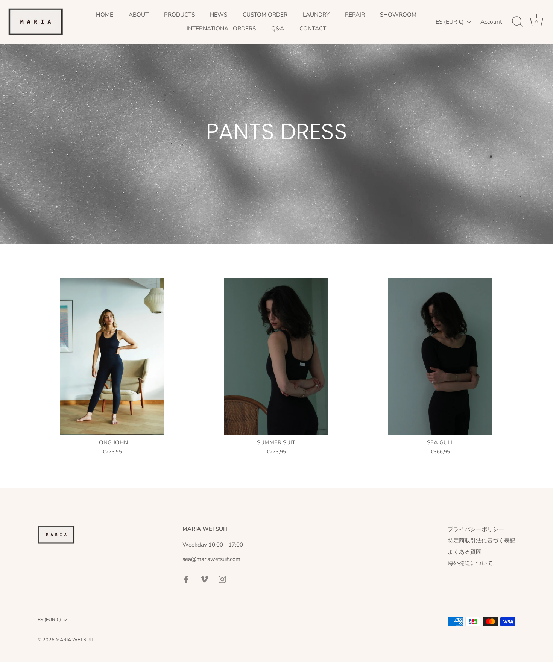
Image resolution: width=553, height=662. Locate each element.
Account (491, 22)
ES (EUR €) (450, 22)
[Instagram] (222, 578)
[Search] (517, 22)
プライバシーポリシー (476, 529)
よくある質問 (465, 552)
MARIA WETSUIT (74, 639)
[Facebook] (186, 578)
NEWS (218, 14)
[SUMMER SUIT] (276, 356)
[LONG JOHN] (112, 356)
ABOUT (139, 14)
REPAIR (355, 14)
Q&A (277, 28)
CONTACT (312, 28)
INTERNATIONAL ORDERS (221, 28)
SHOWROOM (398, 14)
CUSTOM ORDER (265, 14)
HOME (104, 14)
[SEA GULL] (440, 356)
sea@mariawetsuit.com (211, 559)
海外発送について (470, 563)
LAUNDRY (316, 14)
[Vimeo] (204, 578)
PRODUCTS (179, 14)
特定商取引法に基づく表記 (481, 540)
